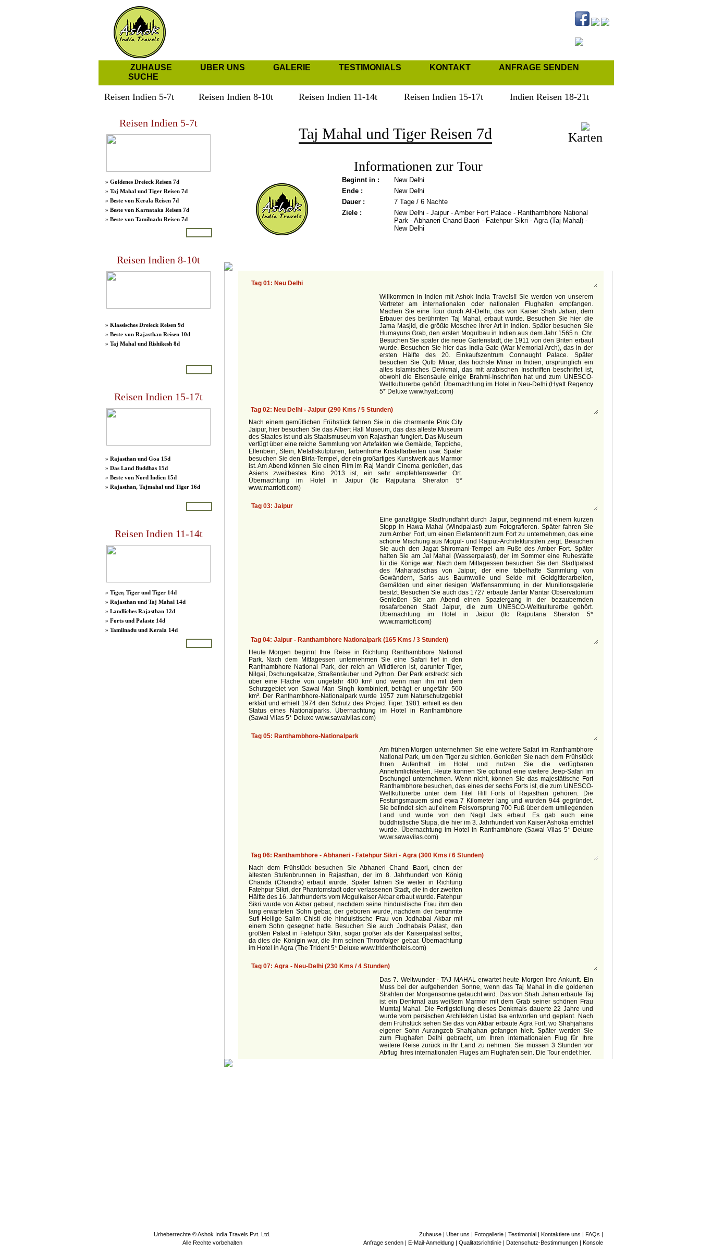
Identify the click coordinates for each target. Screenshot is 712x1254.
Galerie (292, 67)
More (199, 233)
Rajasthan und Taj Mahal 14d (148, 602)
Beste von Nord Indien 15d (143, 477)
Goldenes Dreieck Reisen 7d (144, 182)
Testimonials (370, 67)
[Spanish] (563, 54)
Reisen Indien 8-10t (158, 259)
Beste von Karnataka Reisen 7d (149, 210)
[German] (589, 54)
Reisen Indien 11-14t (159, 533)
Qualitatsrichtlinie (480, 1242)
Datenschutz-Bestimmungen (542, 1242)
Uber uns (222, 67)
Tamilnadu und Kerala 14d (144, 630)
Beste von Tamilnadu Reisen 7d (149, 219)
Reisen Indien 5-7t (158, 123)
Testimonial (522, 1234)
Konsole (593, 1242)
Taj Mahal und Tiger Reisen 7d (149, 191)
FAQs (592, 1234)
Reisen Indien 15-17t (158, 396)
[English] (550, 54)
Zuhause (151, 67)
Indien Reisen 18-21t (158, 670)
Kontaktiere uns (561, 1234)
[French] (576, 54)
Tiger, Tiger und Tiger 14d (143, 592)
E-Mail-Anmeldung (431, 1242)
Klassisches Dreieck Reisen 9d (147, 325)
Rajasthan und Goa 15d (140, 458)
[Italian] (602, 54)
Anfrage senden (539, 67)
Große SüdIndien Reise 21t (143, 739)
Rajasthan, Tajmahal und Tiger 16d (155, 487)
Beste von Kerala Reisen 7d (144, 200)
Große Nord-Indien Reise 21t (146, 729)
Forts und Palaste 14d (137, 620)
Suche (143, 76)
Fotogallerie (489, 1234)
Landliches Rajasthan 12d (142, 611)
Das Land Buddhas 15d (139, 468)
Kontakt (450, 67)
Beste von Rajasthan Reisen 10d (150, 334)
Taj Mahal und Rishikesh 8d (145, 343)
